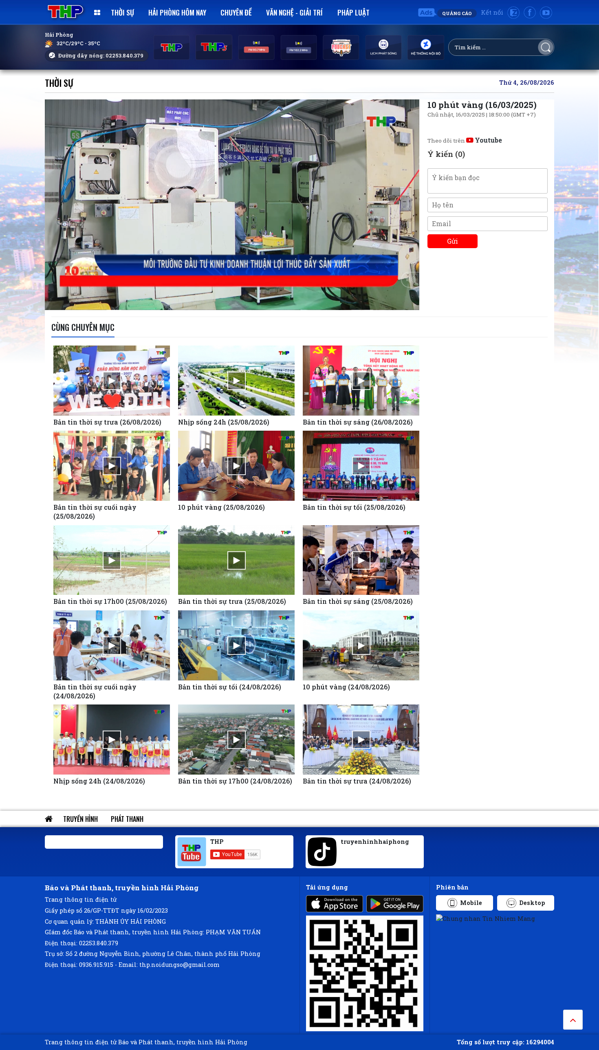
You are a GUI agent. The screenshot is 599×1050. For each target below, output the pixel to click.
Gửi (452, 241)
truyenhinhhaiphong (375, 841)
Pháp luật (353, 12)
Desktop (532, 903)
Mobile (471, 903)
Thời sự (122, 12)
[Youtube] (546, 13)
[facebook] (530, 13)
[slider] (230, 302)
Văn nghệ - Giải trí (294, 12)
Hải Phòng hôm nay (177, 12)
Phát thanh (127, 819)
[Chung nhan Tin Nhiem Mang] (485, 918)
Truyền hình (80, 819)
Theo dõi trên (464, 140)
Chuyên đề (236, 12)
